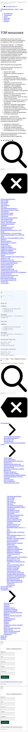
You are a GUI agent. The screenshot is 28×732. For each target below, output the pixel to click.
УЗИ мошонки (5, 211)
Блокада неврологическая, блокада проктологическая (14, 466)
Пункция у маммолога (10, 472)
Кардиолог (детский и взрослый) (13, 612)
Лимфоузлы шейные (7, 247)
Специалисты (8, 15)
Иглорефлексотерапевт (11, 611)
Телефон (3, 666)
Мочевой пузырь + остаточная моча (11, 233)
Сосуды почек (5, 283)
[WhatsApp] (10, 140)
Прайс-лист (7, 18)
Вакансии (6, 20)
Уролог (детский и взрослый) (12, 628)
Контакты (6, 21)
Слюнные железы (6, 246)
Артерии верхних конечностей (9, 275)
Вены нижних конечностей (8, 278)
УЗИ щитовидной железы (8, 199)
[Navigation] (1, 11)
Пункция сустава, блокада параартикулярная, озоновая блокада (15, 474)
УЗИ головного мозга (7, 219)
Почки (2, 232)
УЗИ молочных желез (7, 214)
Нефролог (7, 617)
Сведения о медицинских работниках (14, 443)
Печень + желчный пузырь (8, 222)
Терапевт (6, 623)
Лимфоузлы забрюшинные (8, 252)
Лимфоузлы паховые (7, 250)
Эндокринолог (8, 634)
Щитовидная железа (6, 228)
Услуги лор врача (9, 479)
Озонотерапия (8, 458)
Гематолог (7, 605)
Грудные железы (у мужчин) (9, 242)
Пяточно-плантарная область (9, 263)
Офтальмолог (8, 620)
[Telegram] (6, 140)
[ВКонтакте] (1, 140)
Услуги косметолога (9, 481)
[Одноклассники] (4, 140)
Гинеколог (7, 606)
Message (3, 684)
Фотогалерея (4, 588)
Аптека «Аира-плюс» (7, 586)
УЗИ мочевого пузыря (7, 213)
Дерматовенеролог (9, 608)
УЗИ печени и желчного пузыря (10, 210)
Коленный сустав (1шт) (7, 260)
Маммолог (7, 614)
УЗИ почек (4, 207)
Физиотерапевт (8, 629)
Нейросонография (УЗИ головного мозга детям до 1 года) (17, 557)
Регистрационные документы (12, 436)
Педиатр (6, 622)
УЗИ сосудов (4, 202)
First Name (4, 729)
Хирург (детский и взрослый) (12, 631)
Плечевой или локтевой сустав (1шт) (11, 261)
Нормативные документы (11, 438)
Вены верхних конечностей (8, 280)
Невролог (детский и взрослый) (13, 615)
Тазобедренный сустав (7, 269)
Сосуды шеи (4, 281)
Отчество (3, 661)
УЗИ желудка (4, 216)
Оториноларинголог (9, 619)
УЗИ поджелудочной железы (9, 208)
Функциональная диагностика (12, 464)
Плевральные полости (7, 253)
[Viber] (8, 140)
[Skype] (12, 140)
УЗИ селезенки (5, 205)
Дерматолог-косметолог (11, 609)
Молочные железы (6, 241)
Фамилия (3, 651)
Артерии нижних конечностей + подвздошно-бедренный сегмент (16, 574)
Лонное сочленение (6, 267)
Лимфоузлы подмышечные (8, 249)
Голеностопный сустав (7, 264)
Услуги (6, 16)
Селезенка (4, 225)
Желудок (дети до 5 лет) (7, 227)
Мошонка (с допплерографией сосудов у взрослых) (15, 539)
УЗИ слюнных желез (6, 221)
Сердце (3, 255)
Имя (2, 656)
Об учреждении (8, 13)
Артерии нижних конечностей (9, 270)
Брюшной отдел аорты (7, 277)
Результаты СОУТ (9, 440)
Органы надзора (8, 441)
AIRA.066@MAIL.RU (11, 6)
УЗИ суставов (5, 200)
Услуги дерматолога (9, 459)
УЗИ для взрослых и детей (11, 483)
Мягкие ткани (4, 244)
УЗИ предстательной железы (9, 218)
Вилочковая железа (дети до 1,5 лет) (11, 230)
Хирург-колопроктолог (10, 633)
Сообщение (3, 671)
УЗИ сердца (4, 204)
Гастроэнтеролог (8, 603)
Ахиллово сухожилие (7, 266)
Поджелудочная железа (7, 224)
